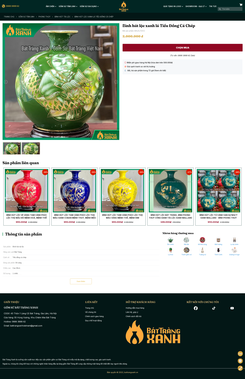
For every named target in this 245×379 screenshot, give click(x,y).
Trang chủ (9, 17)
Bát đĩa (186, 244)
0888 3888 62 (12, 6)
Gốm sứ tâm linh (67, 6)
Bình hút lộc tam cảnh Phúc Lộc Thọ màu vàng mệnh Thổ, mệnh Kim (122, 216)
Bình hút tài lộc (62, 17)
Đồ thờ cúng (202, 244)
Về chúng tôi (90, 312)
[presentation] (5, 197)
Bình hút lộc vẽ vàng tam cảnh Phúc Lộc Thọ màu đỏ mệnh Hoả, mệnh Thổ (26, 216)
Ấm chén (50, 6)
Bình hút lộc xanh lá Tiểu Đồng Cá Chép (94, 17)
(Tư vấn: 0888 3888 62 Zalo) (182, 55)
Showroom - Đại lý (195, 6)
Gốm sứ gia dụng (88, 6)
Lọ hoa (170, 255)
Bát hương (218, 244)
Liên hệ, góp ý (132, 312)
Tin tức (213, 6)
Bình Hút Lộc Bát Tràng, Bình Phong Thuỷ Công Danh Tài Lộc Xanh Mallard (170, 216)
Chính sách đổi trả (133, 316)
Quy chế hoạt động (93, 320)
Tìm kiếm (220, 9)
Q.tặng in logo (234, 255)
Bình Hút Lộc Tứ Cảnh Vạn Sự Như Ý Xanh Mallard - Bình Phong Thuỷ (218, 216)
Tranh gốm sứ (186, 255)
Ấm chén (170, 244)
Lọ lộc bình (234, 244)
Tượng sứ (202, 255)
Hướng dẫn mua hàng (135, 308)
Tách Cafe (218, 255)
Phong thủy (44, 17)
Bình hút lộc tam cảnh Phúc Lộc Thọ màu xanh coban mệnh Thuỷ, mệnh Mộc (74, 216)
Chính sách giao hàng (94, 316)
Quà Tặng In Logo (172, 6)
